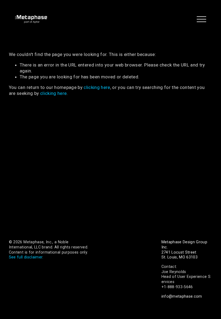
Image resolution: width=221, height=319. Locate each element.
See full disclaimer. (26, 257)
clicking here (97, 87)
